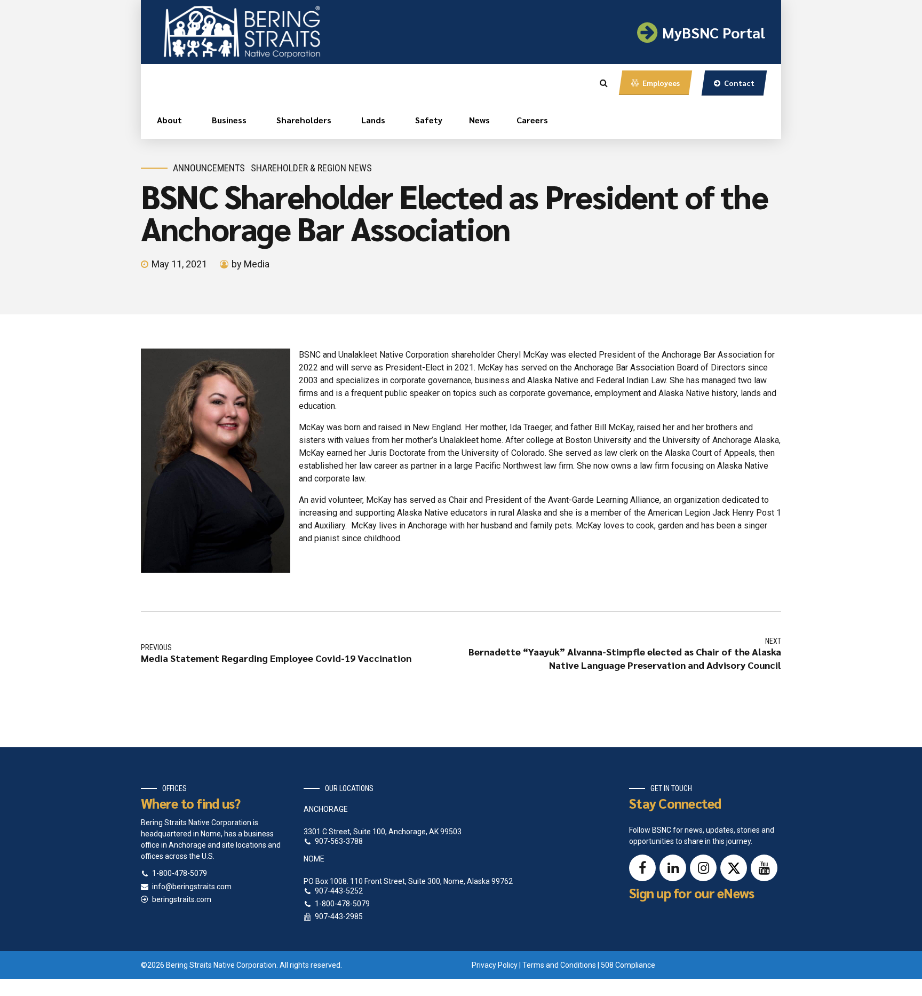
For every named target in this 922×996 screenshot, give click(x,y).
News (479, 119)
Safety (428, 119)
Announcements (209, 167)
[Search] (604, 82)
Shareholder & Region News (311, 167)
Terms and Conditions (559, 965)
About (169, 119)
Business (229, 119)
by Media (250, 264)
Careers (532, 119)
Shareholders (303, 119)
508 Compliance (628, 965)
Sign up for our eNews (691, 893)
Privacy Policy (495, 965)
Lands (373, 119)
